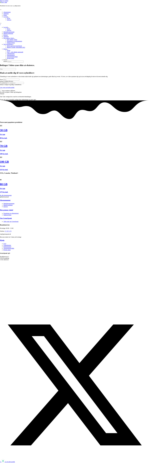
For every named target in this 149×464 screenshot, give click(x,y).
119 (4, 170)
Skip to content (4, 0)
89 (3, 138)
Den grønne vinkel (6, 210)
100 (4, 161)
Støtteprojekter (7, 215)
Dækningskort (7, 247)
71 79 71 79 (8, 231)
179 (4, 192)
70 (3, 145)
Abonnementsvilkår (8, 248)
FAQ (4, 243)
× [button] (0, 24)
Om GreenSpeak (6, 218)
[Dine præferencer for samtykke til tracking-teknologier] (3, 461)
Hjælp (2, 240)
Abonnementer (5, 200)
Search (5, 61)
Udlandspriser (7, 245)
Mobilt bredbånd (8, 205)
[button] (2, 93)
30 (3, 130)
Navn (1, 79)
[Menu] (0, 9)
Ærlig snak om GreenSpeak (10, 221)
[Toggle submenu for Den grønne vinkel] (14, 38)
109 (4, 154)
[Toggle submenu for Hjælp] (7, 49)
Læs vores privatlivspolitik (7, 87)
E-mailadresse (4, 83)
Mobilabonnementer (8, 203)
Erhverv (5, 206)
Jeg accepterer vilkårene (8, 90)
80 (3, 184)
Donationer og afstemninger (11, 213)
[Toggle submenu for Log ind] (8, 27)
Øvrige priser (7, 250)
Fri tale (2, 134)
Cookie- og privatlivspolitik (7, 462)
